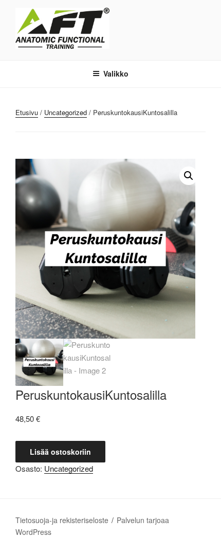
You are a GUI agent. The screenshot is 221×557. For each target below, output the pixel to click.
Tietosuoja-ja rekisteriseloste (61, 520)
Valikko (115, 73)
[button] (188, 175)
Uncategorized (65, 112)
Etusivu (26, 112)
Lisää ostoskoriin (60, 452)
